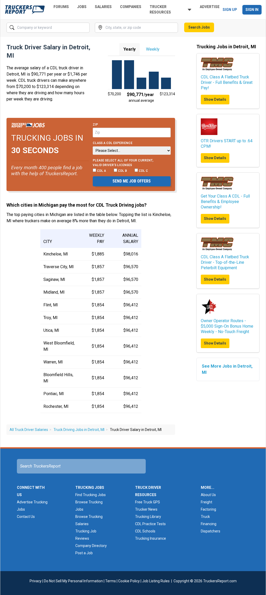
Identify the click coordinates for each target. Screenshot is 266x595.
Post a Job (84, 553)
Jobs (82, 7)
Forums (61, 7)
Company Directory (91, 546)
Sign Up (230, 10)
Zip (95, 124)
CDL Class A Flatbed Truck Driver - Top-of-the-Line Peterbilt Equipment (225, 262)
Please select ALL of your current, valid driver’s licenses (123, 163)
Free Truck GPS (147, 502)
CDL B (122, 171)
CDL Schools (145, 531)
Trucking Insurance (150, 538)
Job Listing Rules (156, 581)
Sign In (251, 10)
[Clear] (85, 28)
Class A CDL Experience (112, 143)
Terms (110, 581)
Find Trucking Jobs (90, 495)
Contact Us (26, 517)
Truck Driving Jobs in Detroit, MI (79, 430)
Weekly (152, 49)
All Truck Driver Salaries (29, 430)
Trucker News (146, 509)
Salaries (103, 7)
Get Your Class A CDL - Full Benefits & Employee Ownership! (225, 201)
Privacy (36, 581)
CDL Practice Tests (150, 524)
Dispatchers (210, 531)
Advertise (210, 7)
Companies (130, 7)
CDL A (101, 171)
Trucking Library (148, 517)
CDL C (143, 171)
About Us (208, 495)
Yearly (129, 49)
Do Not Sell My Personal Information (73, 581)
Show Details (215, 99)
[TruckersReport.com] (24, 9)
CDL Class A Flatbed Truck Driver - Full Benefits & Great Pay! (226, 82)
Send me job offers (131, 181)
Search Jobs (199, 27)
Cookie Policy (129, 581)
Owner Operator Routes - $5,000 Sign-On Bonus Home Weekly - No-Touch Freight (227, 326)
